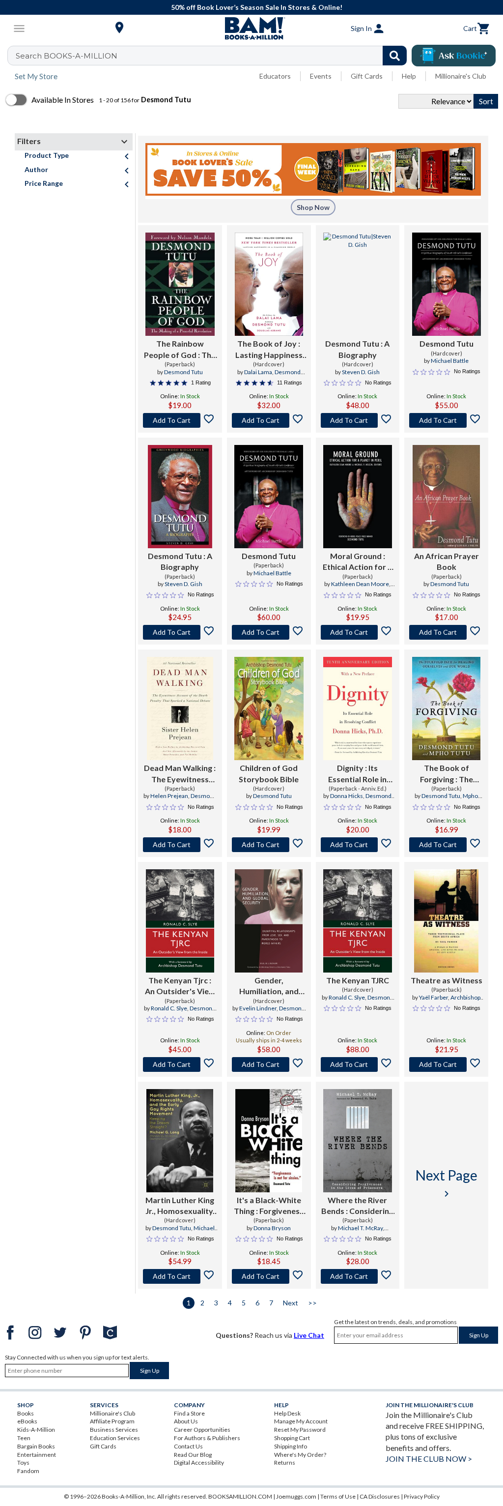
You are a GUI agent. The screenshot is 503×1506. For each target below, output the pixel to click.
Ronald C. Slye (169, 1008)
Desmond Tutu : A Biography (357, 349)
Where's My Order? (300, 1454)
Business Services (114, 1429)
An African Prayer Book (446, 561)
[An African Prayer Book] (446, 497)
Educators (275, 76)
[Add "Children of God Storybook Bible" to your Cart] (269, 844)
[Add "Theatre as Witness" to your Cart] (446, 1064)
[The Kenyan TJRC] (357, 921)
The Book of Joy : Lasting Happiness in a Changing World (268, 349)
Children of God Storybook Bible (269, 773)
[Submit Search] (395, 55)
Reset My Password (300, 1429)
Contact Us (188, 1446)
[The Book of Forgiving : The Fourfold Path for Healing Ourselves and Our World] (446, 708)
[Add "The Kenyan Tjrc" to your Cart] (180, 1064)
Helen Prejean (169, 795)
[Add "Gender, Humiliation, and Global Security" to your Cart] (269, 1064)
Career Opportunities (202, 1429)
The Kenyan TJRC (357, 980)
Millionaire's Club (460, 76)
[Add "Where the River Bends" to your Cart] (358, 1276)
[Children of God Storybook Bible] (269, 708)
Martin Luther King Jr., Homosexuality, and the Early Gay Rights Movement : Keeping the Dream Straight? (180, 1206)
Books (25, 1413)
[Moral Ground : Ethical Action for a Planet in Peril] (358, 497)
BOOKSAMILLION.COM (240, 1496)
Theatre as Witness (446, 980)
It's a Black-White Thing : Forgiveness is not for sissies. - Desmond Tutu (269, 1206)
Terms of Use (338, 1496)
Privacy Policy (422, 1496)
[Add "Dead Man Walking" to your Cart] (180, 844)
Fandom (28, 1471)
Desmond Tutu (183, 372)
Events (321, 76)
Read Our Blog (193, 1454)
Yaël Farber (433, 997)
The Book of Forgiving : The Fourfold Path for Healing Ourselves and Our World (446, 774)
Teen (23, 1438)
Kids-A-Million (36, 1429)
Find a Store (189, 1413)
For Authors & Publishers (207, 1438)
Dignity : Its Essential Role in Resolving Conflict (358, 774)
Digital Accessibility (199, 1462)
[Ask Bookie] (454, 55)
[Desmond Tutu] (446, 284)
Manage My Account (301, 1421)
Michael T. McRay (360, 1228)
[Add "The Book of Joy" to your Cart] (269, 420)
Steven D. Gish (361, 372)
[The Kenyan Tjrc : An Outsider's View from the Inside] (180, 921)
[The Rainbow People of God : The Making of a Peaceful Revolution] (180, 284)
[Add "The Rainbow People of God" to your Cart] (180, 420)
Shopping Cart (292, 1438)
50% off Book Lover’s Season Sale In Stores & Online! (256, 7)
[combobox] (213, 55)
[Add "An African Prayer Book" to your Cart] (446, 632)
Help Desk (287, 1413)
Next (290, 1303)
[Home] (251, 28)
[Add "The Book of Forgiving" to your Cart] (446, 844)
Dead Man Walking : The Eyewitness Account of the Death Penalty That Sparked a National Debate (180, 774)
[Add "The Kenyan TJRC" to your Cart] (358, 1064)
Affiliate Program (112, 1421)
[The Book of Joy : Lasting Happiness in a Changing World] (269, 284)
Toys (23, 1462)
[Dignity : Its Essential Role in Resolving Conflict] (357, 708)
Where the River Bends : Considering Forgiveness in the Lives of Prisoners (357, 1206)
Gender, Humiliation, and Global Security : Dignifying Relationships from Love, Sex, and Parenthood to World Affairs (269, 986)
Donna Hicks (346, 795)
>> (312, 1303)
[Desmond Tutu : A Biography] (358, 284)
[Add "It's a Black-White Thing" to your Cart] (269, 1276)
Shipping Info (290, 1446)
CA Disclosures (380, 1496)
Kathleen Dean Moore (360, 584)
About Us (186, 1421)
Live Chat (309, 1335)
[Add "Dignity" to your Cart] (358, 844)
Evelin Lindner (258, 1008)
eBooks (27, 1421)
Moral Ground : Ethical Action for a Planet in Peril (357, 562)
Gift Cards (367, 76)
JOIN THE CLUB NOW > (429, 1458)
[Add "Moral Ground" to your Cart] (358, 632)
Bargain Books (36, 1446)
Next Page (446, 1183)
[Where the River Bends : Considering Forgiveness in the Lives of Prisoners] (357, 1141)
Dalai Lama (258, 372)
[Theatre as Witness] (446, 921)
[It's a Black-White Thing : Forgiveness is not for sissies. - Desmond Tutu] (269, 1141)
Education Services (115, 1438)
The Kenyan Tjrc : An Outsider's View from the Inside (180, 986)
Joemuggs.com (296, 1496)
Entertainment (36, 1454)
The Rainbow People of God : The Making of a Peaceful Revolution (180, 349)
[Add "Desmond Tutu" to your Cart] (358, 420)
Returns (284, 1462)
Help (409, 76)
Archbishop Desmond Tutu (453, 1001)
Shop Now (313, 207)
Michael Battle (450, 360)
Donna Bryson (272, 1228)
